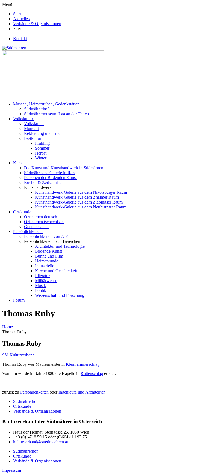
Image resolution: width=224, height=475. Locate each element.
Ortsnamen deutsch (40, 216)
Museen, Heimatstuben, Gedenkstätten (46, 104)
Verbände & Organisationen (37, 23)
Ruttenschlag (92, 373)
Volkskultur (23, 118)
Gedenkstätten (36, 226)
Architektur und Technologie (60, 246)
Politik (40, 290)
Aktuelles (21, 18)
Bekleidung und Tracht (44, 133)
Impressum (11, 470)
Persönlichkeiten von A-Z (46, 236)
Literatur (42, 275)
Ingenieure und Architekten (81, 392)
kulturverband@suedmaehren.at (40, 442)
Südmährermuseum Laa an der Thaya (56, 113)
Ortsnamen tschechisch (44, 221)
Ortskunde (22, 212)
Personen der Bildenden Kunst (50, 177)
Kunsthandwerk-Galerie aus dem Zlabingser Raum (79, 202)
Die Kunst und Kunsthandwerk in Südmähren (63, 167)
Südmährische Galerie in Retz (49, 172)
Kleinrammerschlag (82, 364)
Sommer (42, 148)
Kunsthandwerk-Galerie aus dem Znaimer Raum (77, 197)
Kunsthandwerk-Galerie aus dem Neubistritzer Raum (80, 207)
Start (17, 13)
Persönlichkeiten (27, 231)
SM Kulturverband (18, 355)
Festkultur (32, 138)
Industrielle (44, 266)
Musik (40, 285)
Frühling (42, 143)
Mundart (31, 128)
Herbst (40, 153)
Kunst (18, 163)
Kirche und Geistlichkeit (56, 270)
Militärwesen (46, 280)
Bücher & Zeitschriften (44, 182)
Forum (19, 300)
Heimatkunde (46, 261)
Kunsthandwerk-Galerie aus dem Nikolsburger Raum (81, 192)
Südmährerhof (36, 109)
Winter (40, 158)
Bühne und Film (49, 256)
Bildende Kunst (48, 251)
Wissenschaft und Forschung (59, 295)
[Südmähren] (14, 48)
